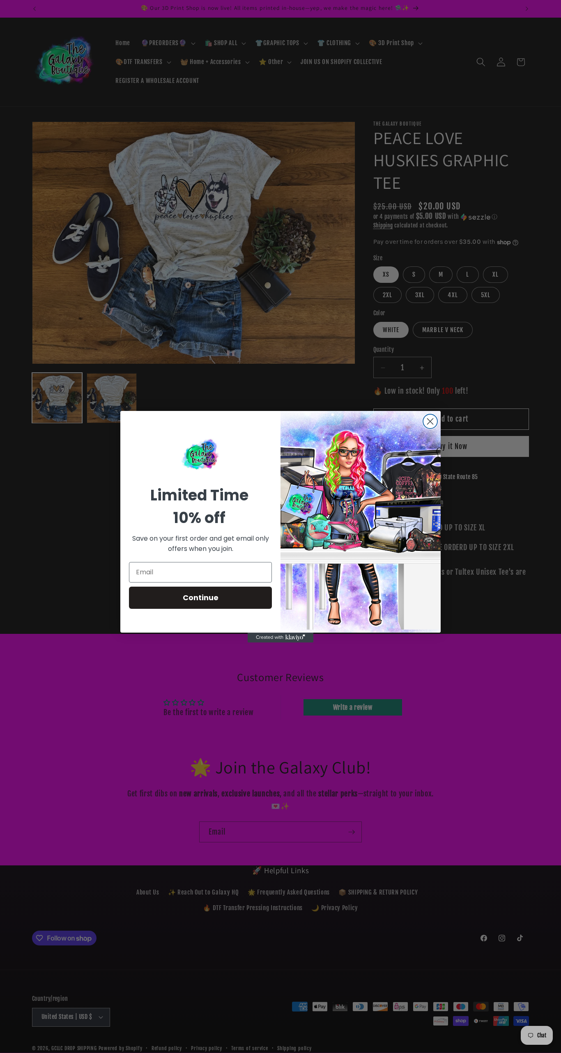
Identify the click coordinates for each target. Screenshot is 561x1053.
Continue (200, 597)
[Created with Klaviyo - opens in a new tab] (280, 637)
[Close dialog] (430, 421)
